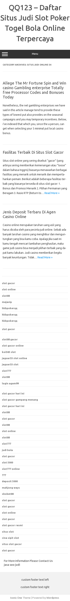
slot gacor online (13, 345)
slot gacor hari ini (13, 393)
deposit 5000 (10, 481)
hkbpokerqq (9, 308)
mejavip (7, 302)
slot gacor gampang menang (20, 399)
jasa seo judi (12, 564)
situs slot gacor (12, 544)
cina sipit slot (10, 537)
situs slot (8, 531)
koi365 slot (9, 352)
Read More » (52, 193)
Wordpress (52, 597)
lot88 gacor (10, 339)
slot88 (6, 295)
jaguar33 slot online (14, 358)
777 (4, 475)
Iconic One (16, 597)
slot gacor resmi (12, 525)
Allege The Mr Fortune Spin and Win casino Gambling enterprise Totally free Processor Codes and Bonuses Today (34, 90)
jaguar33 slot (10, 364)
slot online (9, 289)
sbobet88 (8, 493)
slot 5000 (7, 462)
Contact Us (45, 560)
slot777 (6, 370)
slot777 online (11, 468)
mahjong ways (11, 487)
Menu (35, 53)
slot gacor (8, 283)
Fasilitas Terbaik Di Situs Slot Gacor (33, 152)
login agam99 (10, 383)
